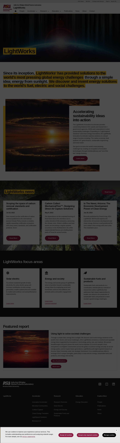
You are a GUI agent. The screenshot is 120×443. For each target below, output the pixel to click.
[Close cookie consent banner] (116, 430)
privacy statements (28, 436)
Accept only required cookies (87, 435)
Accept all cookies (66, 435)
